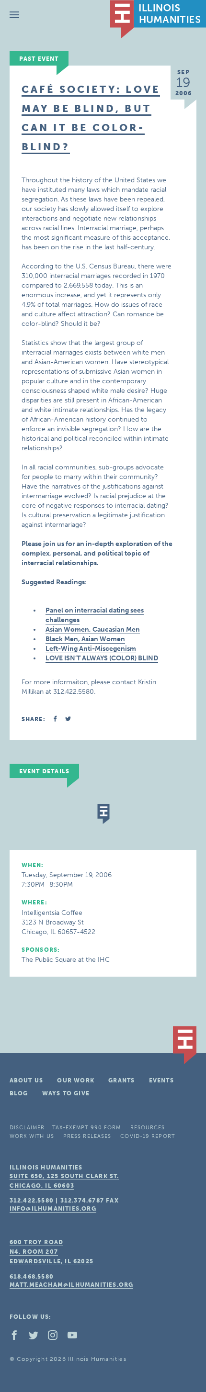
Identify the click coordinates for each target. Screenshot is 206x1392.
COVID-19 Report (147, 1136)
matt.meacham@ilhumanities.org (72, 1284)
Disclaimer (27, 1128)
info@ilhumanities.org (53, 1208)
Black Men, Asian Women (85, 639)
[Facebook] (18, 1337)
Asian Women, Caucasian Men (93, 629)
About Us (27, 1080)
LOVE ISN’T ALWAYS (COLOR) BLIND (102, 658)
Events (161, 1080)
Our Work (75, 1080)
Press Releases (87, 1136)
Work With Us (32, 1136)
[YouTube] (76, 1337)
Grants (121, 1080)
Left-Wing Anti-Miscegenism (91, 649)
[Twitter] (37, 1337)
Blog (19, 1093)
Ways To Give (66, 1093)
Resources (147, 1128)
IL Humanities (158, 19)
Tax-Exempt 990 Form (86, 1128)
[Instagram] (56, 1337)
